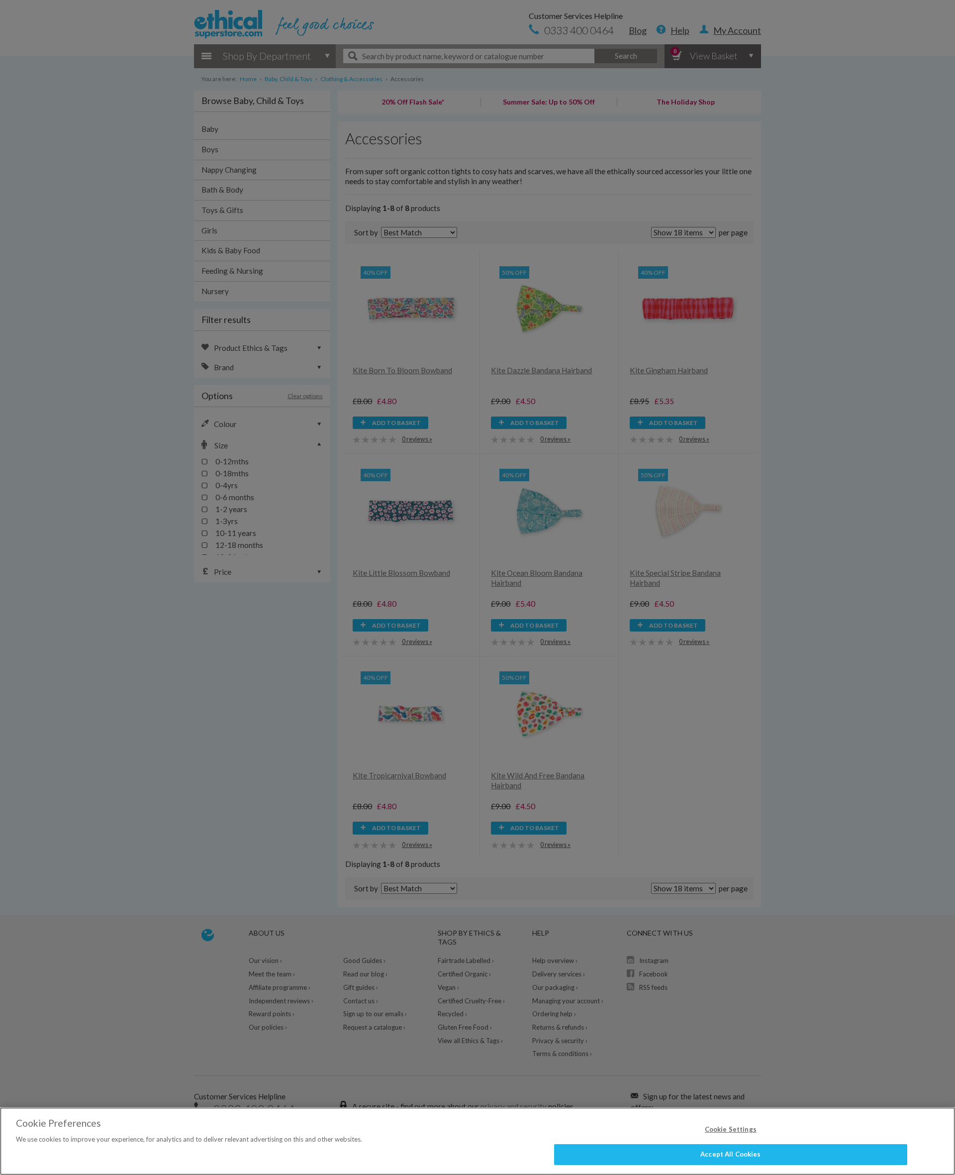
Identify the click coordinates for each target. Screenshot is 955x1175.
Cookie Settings (731, 1129)
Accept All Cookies (730, 1154)
